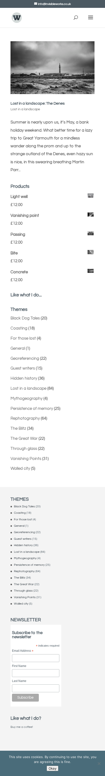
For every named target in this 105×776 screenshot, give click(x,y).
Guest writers (22, 368)
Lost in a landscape (25, 109)
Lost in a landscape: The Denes (37, 103)
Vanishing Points (25, 459)
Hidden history (23, 378)
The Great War (24, 438)
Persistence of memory (31, 408)
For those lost (23, 338)
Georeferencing (24, 358)
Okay (52, 768)
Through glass (23, 448)
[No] (98, 763)
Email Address (22, 651)
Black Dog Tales (25, 318)
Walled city (20, 468)
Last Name (19, 681)
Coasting (18, 328)
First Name (19, 666)
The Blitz (18, 428)
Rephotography (25, 418)
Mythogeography (26, 398)
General (17, 348)
